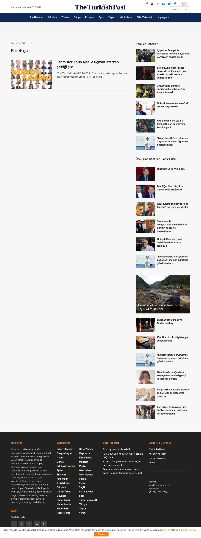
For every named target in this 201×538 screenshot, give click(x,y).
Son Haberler (36, 17)
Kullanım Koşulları (157, 453)
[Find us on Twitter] (152, 4)
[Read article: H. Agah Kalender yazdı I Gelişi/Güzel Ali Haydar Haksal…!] (145, 244)
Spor (101, 17)
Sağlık (82, 487)
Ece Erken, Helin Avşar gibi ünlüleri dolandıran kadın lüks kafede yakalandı (172, 410)
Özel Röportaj (86, 474)
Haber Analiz (63, 500)
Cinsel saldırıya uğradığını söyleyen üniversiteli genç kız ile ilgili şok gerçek (172, 375)
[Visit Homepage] (100, 7)
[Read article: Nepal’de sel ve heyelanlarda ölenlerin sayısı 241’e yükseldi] (163, 294)
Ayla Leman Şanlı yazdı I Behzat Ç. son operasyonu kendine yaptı (171, 124)
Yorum (82, 512)
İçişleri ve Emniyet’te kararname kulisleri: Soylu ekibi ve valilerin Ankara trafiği (173, 53)
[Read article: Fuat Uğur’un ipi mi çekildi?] (145, 174)
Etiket (24, 43)
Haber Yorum (86, 449)
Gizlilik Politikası (157, 449)
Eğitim (60, 470)
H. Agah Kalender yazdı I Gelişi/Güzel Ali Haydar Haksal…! (170, 242)
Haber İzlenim (64, 504)
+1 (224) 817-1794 (158, 492)
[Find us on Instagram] (158, 4)
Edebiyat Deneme (66, 466)
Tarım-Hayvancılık (88, 500)
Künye (152, 462)
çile (31, 43)
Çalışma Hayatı (64, 453)
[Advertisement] (100, 29)
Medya (82, 466)
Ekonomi (89, 17)
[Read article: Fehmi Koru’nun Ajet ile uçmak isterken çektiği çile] (31, 74)
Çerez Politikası (157, 458)
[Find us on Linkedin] (37, 524)
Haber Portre (64, 512)
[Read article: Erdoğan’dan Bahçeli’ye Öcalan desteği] (145, 325)
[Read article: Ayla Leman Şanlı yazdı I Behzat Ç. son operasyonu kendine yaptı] (145, 125)
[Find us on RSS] (44, 524)
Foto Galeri (62, 478)
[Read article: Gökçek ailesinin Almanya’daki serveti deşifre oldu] (145, 108)
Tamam (101, 534)
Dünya (77, 17)
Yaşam (112, 17)
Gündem (52, 17)
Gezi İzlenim (63, 483)
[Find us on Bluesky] (169, 4)
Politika (83, 478)
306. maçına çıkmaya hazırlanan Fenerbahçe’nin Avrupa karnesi (171, 89)
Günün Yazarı (64, 491)
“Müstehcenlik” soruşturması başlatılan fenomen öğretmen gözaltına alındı (172, 141)
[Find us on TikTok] (175, 4)
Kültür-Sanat (126, 17)
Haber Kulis (63, 508)
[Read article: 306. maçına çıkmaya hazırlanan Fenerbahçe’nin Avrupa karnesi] (145, 91)
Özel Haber (85, 470)
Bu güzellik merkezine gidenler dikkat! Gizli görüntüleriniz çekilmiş (173, 393)
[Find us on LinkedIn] (163, 4)
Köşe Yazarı (85, 453)
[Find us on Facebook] (147, 4)
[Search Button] (187, 9)
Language (162, 17)
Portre (82, 483)
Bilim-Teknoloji (144, 17)
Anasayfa (15, 43)
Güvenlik (61, 495)
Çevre (60, 457)
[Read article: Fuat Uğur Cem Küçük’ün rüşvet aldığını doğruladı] (145, 191)
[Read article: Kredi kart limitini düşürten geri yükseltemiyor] (145, 342)
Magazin (83, 461)
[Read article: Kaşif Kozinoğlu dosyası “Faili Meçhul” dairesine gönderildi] (145, 209)
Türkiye (65, 17)
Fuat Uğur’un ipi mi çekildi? (171, 168)
